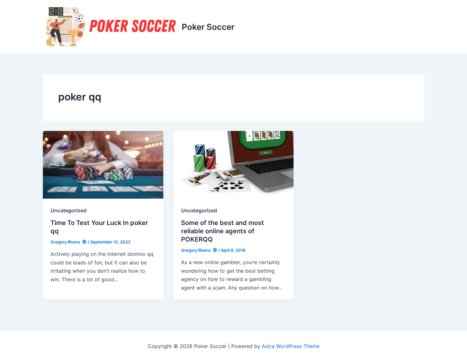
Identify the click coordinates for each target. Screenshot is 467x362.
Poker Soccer (208, 27)
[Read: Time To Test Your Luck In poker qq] (103, 164)
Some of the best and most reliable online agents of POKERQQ (222, 231)
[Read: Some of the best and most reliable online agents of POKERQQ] (233, 164)
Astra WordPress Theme (291, 346)
